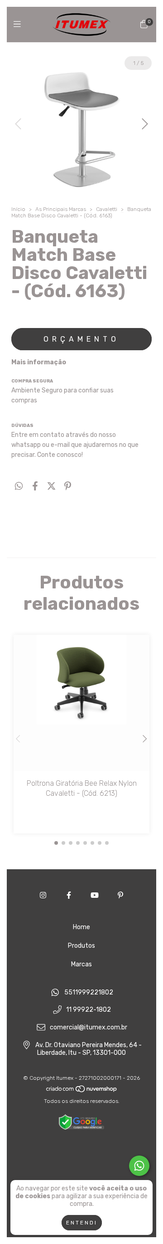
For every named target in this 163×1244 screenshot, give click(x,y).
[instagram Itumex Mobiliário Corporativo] (43, 895)
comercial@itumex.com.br (88, 1027)
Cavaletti (106, 209)
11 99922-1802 (88, 1010)
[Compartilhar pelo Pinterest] (67, 486)
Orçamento (81, 339)
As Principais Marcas (60, 209)
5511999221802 (88, 992)
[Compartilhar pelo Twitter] (51, 486)
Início (18, 209)
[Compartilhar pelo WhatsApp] (18, 486)
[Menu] (19, 24)
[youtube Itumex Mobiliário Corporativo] (94, 895)
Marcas (81, 964)
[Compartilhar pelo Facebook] (35, 486)
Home (81, 927)
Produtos (81, 946)
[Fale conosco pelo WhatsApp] (139, 1166)
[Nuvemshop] (82, 1091)
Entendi (81, 1223)
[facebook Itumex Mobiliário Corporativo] (69, 895)
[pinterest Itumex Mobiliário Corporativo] (120, 895)
